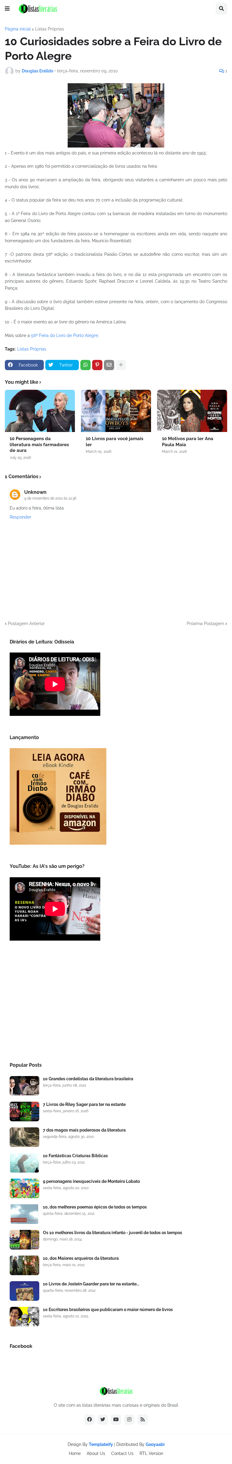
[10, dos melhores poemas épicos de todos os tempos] (24, 1214)
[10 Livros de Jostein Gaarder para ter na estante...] (24, 1291)
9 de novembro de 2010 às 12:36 (50, 498)
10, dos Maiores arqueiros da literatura (81, 1258)
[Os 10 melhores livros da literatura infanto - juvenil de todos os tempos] (24, 1240)
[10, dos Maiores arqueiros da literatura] (24, 1265)
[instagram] (129, 1420)
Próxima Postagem (205, 623)
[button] (7, 9)
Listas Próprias (49, 29)
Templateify (101, 1444)
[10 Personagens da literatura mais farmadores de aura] (40, 411)
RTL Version (151, 1453)
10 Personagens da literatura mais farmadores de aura (39, 444)
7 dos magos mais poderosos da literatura (84, 1130)
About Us (96, 1453)
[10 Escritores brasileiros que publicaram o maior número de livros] (24, 1316)
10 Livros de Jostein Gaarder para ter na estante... (91, 1283)
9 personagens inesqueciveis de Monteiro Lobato (91, 1181)
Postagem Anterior (26, 623)
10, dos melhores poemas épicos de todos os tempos (95, 1207)
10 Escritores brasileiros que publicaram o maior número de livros (108, 1309)
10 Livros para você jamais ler (114, 441)
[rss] (142, 1420)
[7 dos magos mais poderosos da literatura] (24, 1137)
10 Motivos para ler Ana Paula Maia (187, 441)
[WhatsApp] (85, 365)
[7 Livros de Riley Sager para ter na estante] (24, 1111)
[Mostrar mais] (121, 365)
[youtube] (116, 1420)
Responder (20, 517)
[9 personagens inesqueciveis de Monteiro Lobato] (24, 1188)
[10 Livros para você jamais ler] (116, 411)
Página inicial (18, 29)
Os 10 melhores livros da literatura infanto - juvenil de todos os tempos (112, 1232)
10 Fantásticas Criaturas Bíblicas (75, 1155)
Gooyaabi (155, 1444)
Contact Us (122, 1453)
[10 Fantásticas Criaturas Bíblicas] (24, 1163)
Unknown (35, 492)
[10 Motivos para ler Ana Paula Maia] (192, 411)
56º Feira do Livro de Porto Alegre (64, 335)
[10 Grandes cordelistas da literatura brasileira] (24, 1086)
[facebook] (89, 1420)
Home (75, 1453)
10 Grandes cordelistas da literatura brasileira (88, 1078)
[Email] (109, 365)
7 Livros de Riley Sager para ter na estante (84, 1104)
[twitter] (103, 1420)
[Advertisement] (116, 1003)
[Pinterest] (97, 365)
